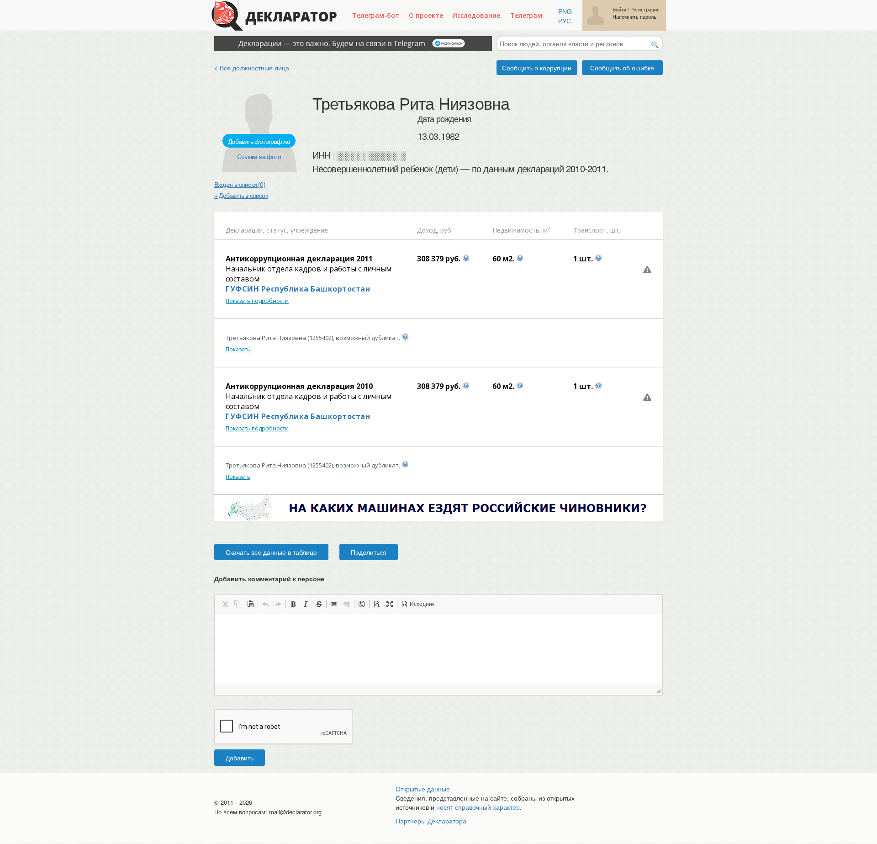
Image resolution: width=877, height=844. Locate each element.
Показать (238, 349)
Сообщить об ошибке (622, 67)
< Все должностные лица (251, 67)
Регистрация (645, 9)
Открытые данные (423, 788)
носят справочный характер (478, 807)
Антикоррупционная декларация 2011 (299, 259)
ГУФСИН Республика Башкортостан (298, 289)
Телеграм (526, 15)
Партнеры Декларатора (431, 820)
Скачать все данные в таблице (271, 552)
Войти (619, 9)
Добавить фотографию (259, 141)
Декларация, (245, 230)
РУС (564, 20)
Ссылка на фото (259, 156)
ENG (565, 11)
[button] (224, 604)
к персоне (308, 578)
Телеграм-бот (375, 15)
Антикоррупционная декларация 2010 (299, 386)
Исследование (476, 15)
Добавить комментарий (269, 578)
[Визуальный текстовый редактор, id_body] (438, 648)
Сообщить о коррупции (536, 67)
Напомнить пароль (634, 16)
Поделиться (368, 552)
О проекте (426, 15)
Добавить (240, 757)
